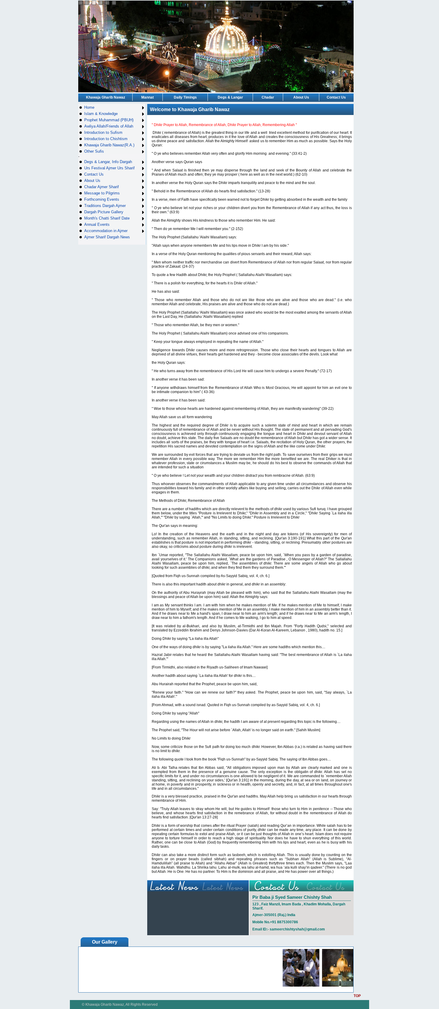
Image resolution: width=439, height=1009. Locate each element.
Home (89, 107)
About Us (301, 97)
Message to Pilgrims (102, 193)
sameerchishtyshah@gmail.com (297, 929)
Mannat (147, 97)
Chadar (268, 97)
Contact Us (336, 97)
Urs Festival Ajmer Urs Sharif (109, 168)
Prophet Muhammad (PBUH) (108, 120)
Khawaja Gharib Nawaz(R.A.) (109, 145)
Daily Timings (185, 97)
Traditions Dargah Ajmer (105, 205)
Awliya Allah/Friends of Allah (108, 126)
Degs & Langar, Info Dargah (108, 162)
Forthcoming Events (101, 199)
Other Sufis (94, 151)
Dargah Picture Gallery (103, 212)
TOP (357, 996)
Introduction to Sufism (103, 132)
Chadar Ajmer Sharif (101, 187)
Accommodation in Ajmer (106, 231)
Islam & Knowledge (101, 113)
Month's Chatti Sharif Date (107, 218)
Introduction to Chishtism (106, 139)
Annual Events (97, 224)
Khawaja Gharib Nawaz (105, 97)
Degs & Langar (230, 97)
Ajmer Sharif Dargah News (107, 237)
